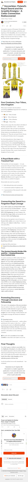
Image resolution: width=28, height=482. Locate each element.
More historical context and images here (13, 195)
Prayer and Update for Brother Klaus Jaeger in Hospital (9, 420)
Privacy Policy (15, 464)
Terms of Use (21, 461)
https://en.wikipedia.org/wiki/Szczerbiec (11, 43)
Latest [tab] (6, 416)
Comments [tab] (4, 399)
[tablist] (7, 399)
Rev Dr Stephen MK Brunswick (10, 21)
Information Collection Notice (18, 462)
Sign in (25, 2)
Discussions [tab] (11, 416)
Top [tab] (2, 416)
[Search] (25, 416)
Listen (25, 22)
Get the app (20, 475)
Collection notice (14, 472)
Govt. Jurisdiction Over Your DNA (10, 430)
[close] (24, 434)
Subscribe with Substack (15, 458)
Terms (24, 471)
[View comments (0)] (7, 26)
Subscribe (20, 2)
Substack (7, 479)
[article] (14, 423)
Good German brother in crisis (8, 423)
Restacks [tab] (10, 399)
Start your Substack (10, 475)
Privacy (21, 471)
